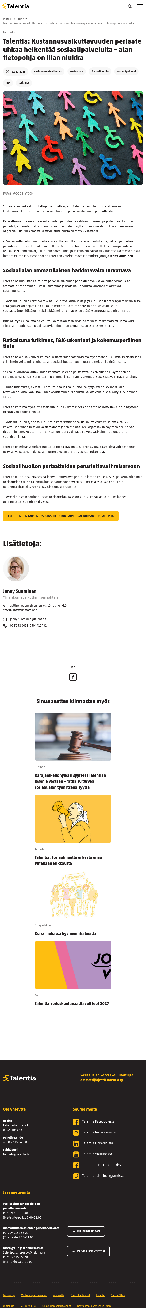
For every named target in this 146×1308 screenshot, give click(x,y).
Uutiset (22, 19)
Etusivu (7, 19)
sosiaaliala (76, 71)
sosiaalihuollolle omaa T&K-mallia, (57, 447)
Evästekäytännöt (80, 1295)
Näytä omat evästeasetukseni (94, 1306)
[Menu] (139, 6)
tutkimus (24, 82)
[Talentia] (15, 6)
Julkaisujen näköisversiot (56, 1306)
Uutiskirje (8, 1306)
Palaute (100, 1295)
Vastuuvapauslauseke (34, 1295)
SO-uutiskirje (28, 1306)
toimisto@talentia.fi (16, 1154)
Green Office (118, 1295)
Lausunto (9, 32)
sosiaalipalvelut (126, 71)
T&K (8, 82)
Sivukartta (58, 1295)
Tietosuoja (9, 1295)
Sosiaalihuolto (100, 71)
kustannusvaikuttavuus (48, 71)
